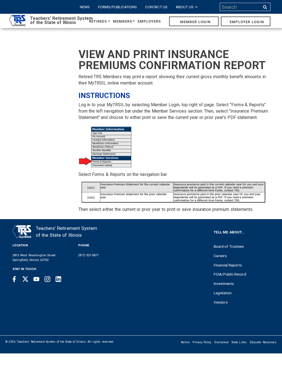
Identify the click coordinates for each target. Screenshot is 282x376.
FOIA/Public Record (230, 274)
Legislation (223, 293)
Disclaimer (221, 342)
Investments (224, 283)
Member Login (195, 22)
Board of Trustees (229, 246)
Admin (185, 342)
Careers (220, 256)
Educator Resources (263, 342)
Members (122, 21)
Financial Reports (228, 265)
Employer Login (247, 22)
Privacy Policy (201, 342)
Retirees (98, 21)
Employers (149, 21)
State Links (239, 342)
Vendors (221, 302)
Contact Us (156, 7)
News (85, 7)
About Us (185, 7)
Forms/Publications (117, 7)
